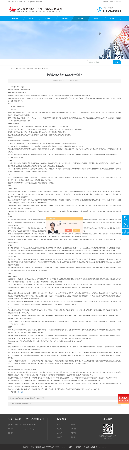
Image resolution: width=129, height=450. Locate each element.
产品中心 (48, 18)
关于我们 (32, 18)
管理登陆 (78, 447)
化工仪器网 (93, 447)
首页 (17, 68)
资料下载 (73, 433)
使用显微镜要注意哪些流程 (23, 404)
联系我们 (118, 2)
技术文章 (81, 18)
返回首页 (105, 2)
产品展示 (59, 429)
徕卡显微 (20, 392)
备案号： (71, 447)
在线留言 (112, 2)
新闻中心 (64, 18)
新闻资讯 (73, 429)
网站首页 (17, 18)
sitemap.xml (102, 447)
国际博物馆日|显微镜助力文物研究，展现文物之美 (29, 398)
